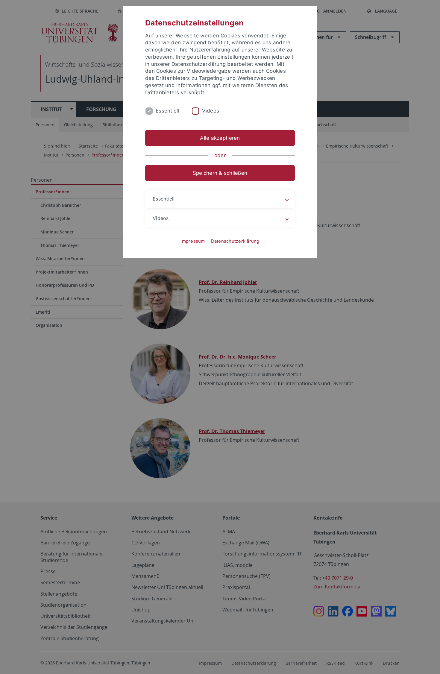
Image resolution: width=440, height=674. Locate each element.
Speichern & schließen (220, 173)
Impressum (192, 241)
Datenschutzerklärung (235, 241)
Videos (210, 111)
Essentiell (167, 111)
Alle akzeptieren (220, 138)
